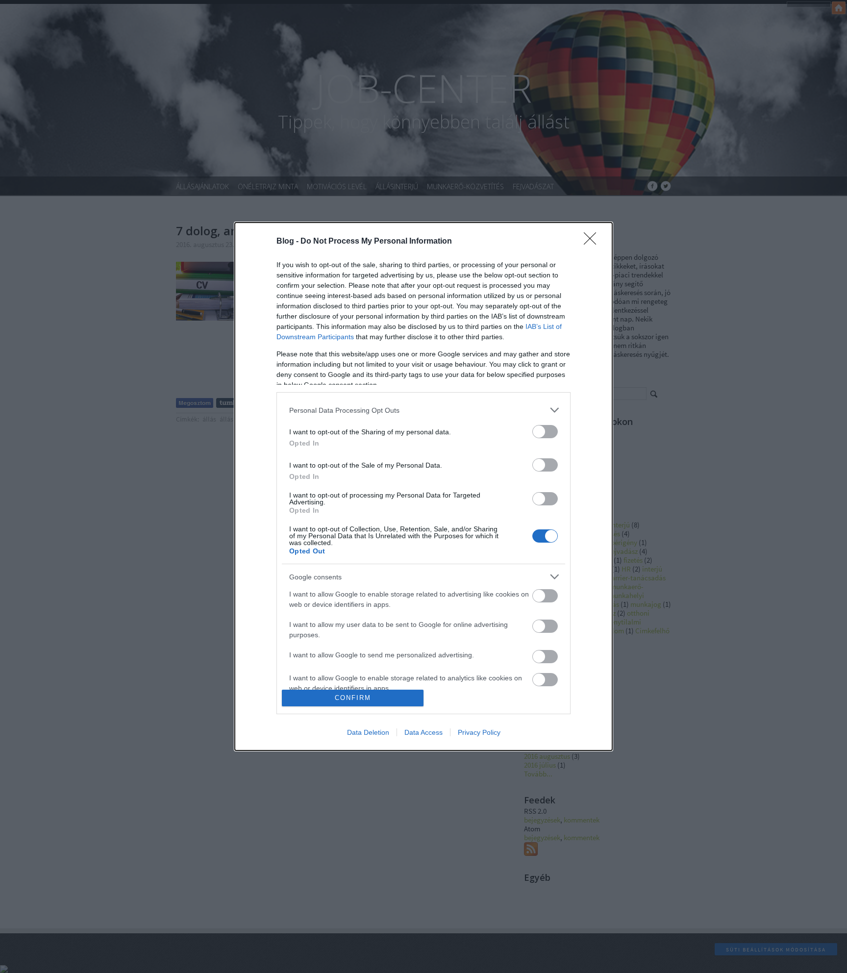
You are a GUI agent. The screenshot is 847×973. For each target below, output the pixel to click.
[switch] (545, 431)
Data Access (423, 732)
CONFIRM (353, 697)
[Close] (593, 241)
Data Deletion (368, 732)
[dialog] (423, 486)
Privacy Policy (479, 732)
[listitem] (423, 410)
